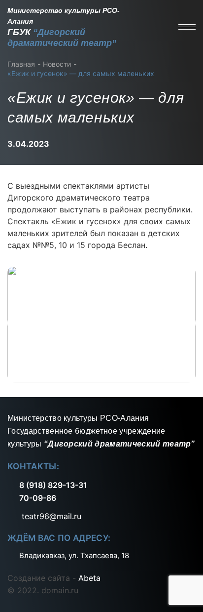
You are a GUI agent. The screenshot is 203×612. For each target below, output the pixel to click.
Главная (21, 64)
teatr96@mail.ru (50, 516)
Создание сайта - (54, 578)
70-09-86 (37, 498)
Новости (57, 64)
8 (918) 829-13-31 (53, 485)
